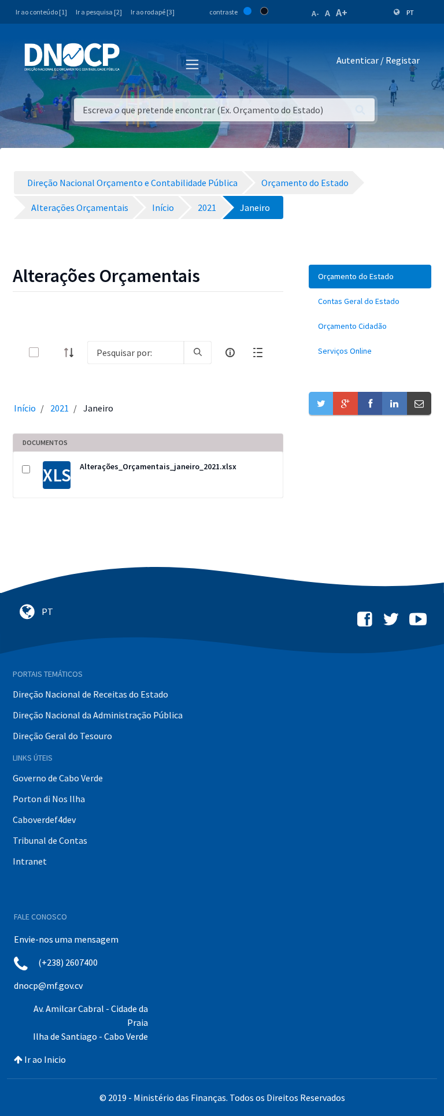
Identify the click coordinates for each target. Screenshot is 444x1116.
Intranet (30, 861)
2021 (59, 408)
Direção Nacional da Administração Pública (98, 715)
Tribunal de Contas (50, 840)
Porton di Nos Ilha (49, 798)
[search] (198, 352)
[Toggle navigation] (135, 62)
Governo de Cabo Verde (58, 778)
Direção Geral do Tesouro (62, 735)
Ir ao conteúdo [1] (41, 12)
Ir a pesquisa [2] (99, 12)
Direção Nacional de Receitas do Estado (90, 694)
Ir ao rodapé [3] (153, 12)
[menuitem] (370, 276)
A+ (341, 12)
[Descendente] (72, 352)
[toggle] (52, 352)
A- (315, 13)
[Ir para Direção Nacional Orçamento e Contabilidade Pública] (72, 57)
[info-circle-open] (230, 352)
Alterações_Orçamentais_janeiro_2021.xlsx (158, 466)
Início (25, 408)
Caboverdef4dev (44, 819)
